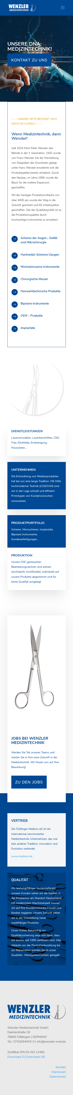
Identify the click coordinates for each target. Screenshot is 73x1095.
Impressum (58, 1072)
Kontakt (61, 1067)
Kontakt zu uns (29, 60)
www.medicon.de (21, 856)
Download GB (35, 1057)
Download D (15, 1057)
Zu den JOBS (29, 782)
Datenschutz (57, 1077)
